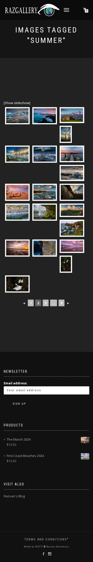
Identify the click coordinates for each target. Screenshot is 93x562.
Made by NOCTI (34, 546)
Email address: (16, 383)
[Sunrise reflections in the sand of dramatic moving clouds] (72, 246)
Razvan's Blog (14, 496)
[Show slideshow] (17, 103)
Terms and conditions (45, 539)
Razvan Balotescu (57, 546)
